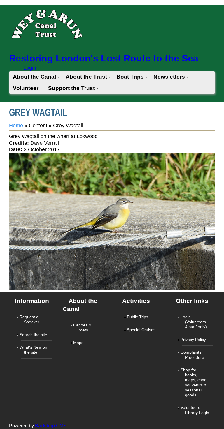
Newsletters (169, 77)
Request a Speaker (30, 319)
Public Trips (138, 317)
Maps (78, 342)
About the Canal (34, 77)
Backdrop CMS (50, 425)
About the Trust (86, 77)
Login (29, 68)
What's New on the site (34, 349)
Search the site (34, 334)
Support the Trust (71, 88)
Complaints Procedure (193, 354)
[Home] (46, 26)
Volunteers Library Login (195, 410)
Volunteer (25, 88)
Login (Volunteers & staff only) (194, 322)
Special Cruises (141, 329)
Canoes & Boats (82, 327)
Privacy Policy (194, 339)
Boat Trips (130, 77)
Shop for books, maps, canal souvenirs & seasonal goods (194, 382)
